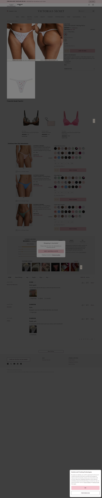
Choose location (56, 255)
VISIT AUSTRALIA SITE (51, 251)
